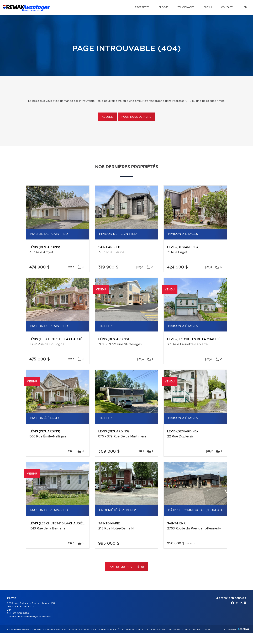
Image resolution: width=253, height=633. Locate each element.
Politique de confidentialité (137, 629)
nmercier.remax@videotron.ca (34, 617)
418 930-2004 (21, 613)
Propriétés (142, 7)
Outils (207, 7)
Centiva (243, 629)
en (245, 7)
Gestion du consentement (196, 629)
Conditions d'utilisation (167, 629)
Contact (227, 7)
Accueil (108, 117)
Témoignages (185, 7)
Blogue (163, 7)
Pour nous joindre (136, 117)
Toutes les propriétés (126, 567)
